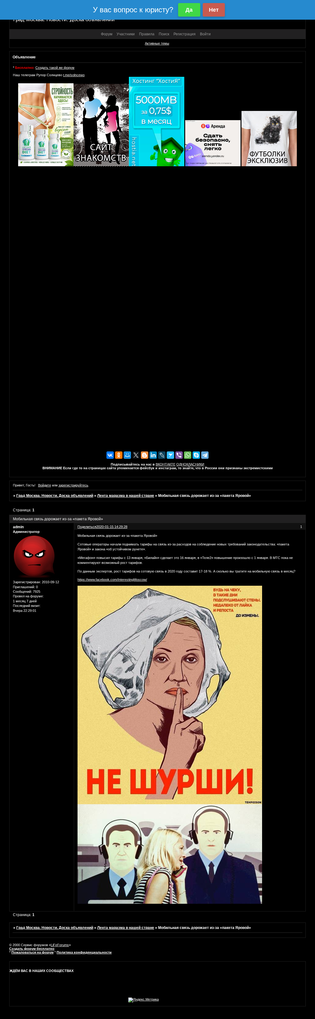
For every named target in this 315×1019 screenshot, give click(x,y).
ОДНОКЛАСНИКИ (190, 464)
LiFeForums (60, 945)
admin (18, 527)
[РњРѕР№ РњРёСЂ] (127, 455)
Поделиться (87, 527)
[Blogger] (144, 455)
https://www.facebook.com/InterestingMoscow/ (112, 579)
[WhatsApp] (187, 455)
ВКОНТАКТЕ (165, 464)
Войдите (44, 485)
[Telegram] (205, 455)
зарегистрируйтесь (73, 485)
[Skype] (196, 455)
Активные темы (157, 43)
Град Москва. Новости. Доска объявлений (54, 496)
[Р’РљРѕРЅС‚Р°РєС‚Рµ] (110, 455)
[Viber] (179, 455)
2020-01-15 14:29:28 (111, 527)
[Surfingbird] (170, 455)
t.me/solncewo (74, 75)
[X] (136, 455)
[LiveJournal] (161, 455)
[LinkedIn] (153, 455)
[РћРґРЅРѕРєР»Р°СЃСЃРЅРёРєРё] (118, 455)
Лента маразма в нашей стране (125, 496)
